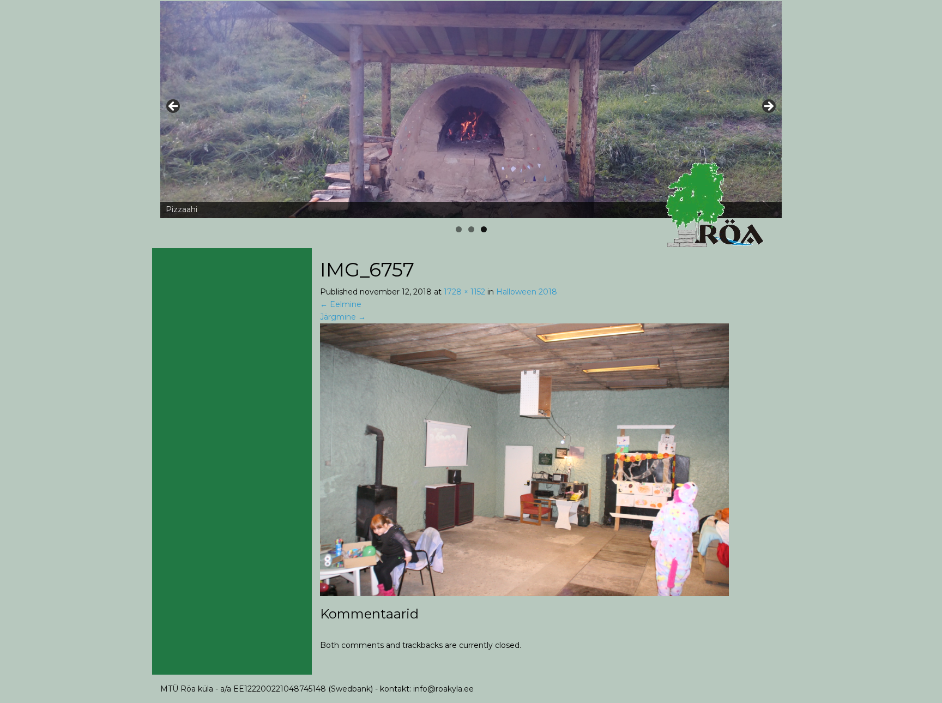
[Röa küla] (716, 205)
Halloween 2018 (526, 292)
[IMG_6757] (524, 459)
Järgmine (343, 317)
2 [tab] (471, 229)
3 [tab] (484, 229)
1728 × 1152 (464, 292)
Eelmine (340, 304)
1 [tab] (459, 229)
